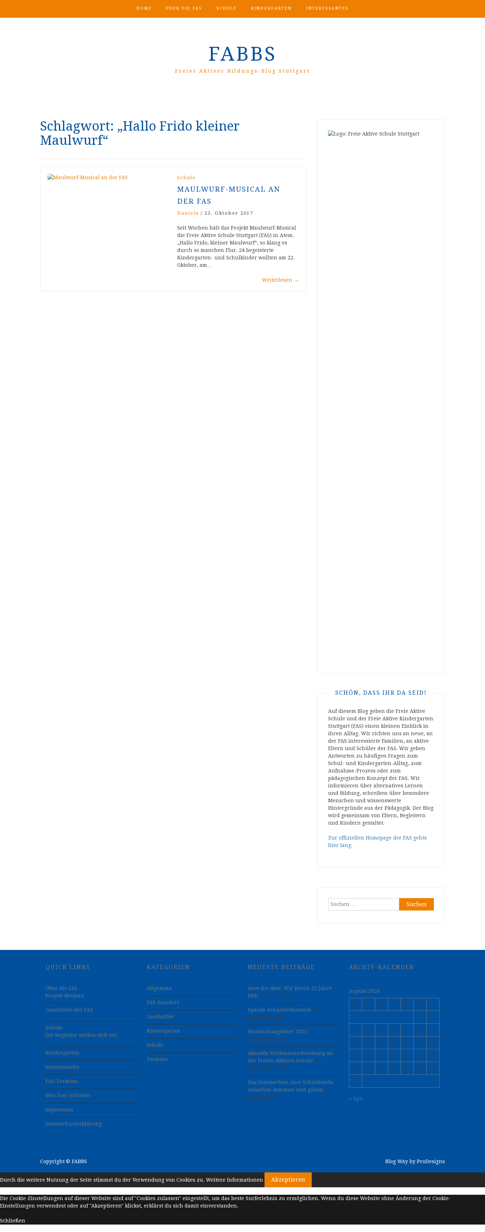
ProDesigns (431, 1161)
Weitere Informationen (234, 1180)
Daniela (188, 213)
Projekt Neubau (64, 996)
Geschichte (160, 1016)
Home (144, 8)
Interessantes (327, 8)
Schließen (12, 1220)
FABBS (242, 54)
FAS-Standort (163, 1002)
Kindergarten (271, 8)
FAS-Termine (61, 1081)
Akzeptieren (288, 1179)
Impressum (59, 1109)
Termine (157, 1059)
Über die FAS (184, 8)
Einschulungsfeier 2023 (277, 1031)
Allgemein (159, 988)
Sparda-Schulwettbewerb (279, 1010)
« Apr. (356, 1098)
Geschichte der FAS (69, 1010)
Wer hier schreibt (67, 1095)
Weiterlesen (280, 280)
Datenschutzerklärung (73, 1124)
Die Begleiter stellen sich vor (81, 1035)
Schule (226, 8)
